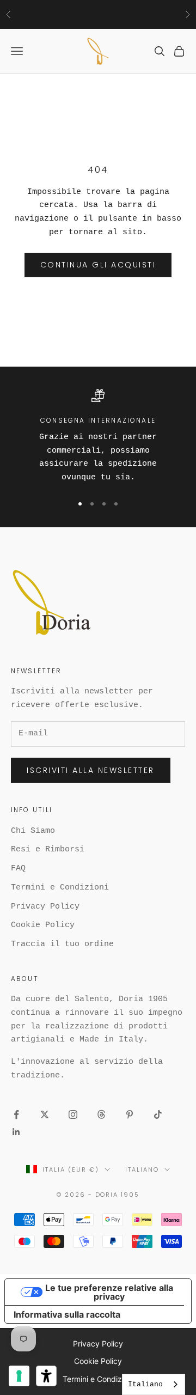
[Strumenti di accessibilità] (46, 1376)
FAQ (18, 868)
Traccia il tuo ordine (62, 944)
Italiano (142, 1169)
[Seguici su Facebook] (16, 1114)
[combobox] (153, 1384)
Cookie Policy (43, 925)
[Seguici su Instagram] (73, 1114)
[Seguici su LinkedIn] (16, 1131)
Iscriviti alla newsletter (91, 770)
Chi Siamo (33, 831)
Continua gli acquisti (98, 264)
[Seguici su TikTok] (157, 1114)
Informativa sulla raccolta (67, 1314)
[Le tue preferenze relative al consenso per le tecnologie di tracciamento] (19, 1376)
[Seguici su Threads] (101, 1114)
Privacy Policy (45, 906)
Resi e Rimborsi (47, 849)
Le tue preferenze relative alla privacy (109, 1292)
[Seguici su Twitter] (44, 1114)
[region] (98, 436)
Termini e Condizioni (60, 887)
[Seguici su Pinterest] (129, 1114)
